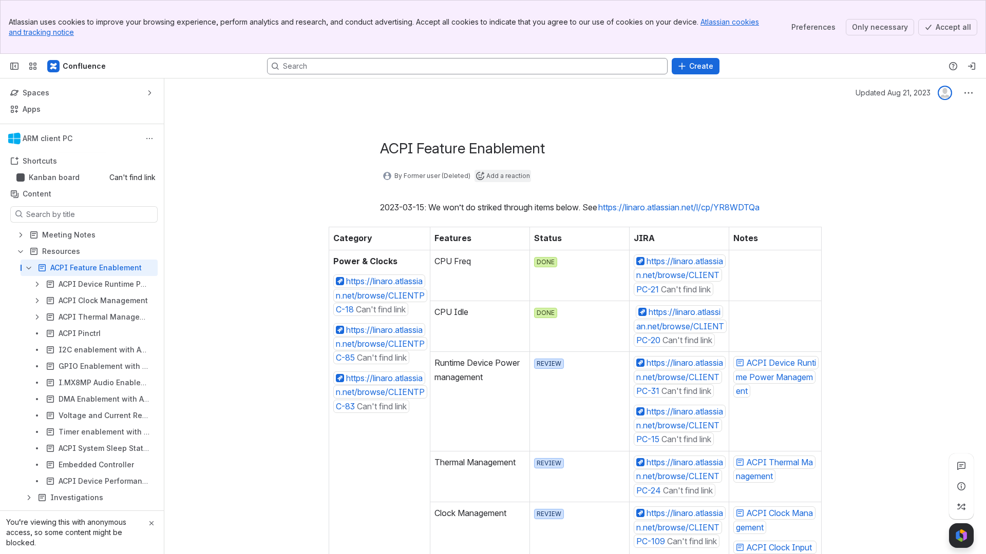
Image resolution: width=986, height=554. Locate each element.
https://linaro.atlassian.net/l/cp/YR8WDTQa (679, 207)
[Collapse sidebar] (14, 66)
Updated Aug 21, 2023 (893, 92)
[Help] (953, 66)
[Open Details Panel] (961, 486)
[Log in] (971, 66)
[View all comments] (961, 466)
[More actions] (149, 138)
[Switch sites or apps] (33, 66)
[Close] (151, 523)
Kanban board (54, 177)
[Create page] (961, 507)
